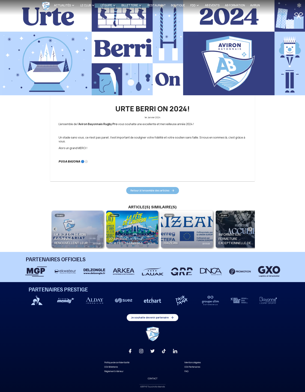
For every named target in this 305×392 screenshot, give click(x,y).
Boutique (178, 5)
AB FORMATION (235, 5)
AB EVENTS (212, 5)
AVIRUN (255, 5)
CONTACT (152, 378)
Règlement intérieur (114, 371)
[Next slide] (250, 229)
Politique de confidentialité (116, 362)
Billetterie (129, 5)
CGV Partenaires (192, 366)
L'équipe (106, 5)
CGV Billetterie (111, 366)
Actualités (62, 5)
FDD (193, 5)
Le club (85, 5)
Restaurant (157, 5)
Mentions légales (192, 362)
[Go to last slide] (54, 229)
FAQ (186, 371)
